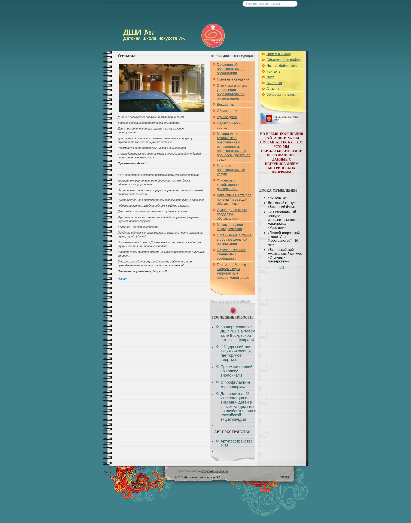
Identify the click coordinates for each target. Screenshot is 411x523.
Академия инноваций (214, 471)
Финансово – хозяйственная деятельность (229, 184)
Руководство (227, 117)
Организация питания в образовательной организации (234, 239)
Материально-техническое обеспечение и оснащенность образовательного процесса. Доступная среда (233, 146)
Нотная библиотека (282, 65)
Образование (227, 110)
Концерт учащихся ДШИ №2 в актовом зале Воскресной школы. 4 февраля (237, 333)
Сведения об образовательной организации (230, 68)
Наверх (122, 278)
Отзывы (273, 88)
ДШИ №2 (138, 33)
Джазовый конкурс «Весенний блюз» (282, 204)
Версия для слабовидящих (232, 56)
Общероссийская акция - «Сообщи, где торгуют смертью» (236, 353)
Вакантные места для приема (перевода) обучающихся (234, 199)
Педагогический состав (229, 125)
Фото (270, 77)
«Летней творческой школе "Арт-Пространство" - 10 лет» (284, 238)
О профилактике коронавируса (235, 384)
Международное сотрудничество (230, 226)
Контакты (274, 71)
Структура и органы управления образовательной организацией (232, 91)
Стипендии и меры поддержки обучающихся (232, 214)
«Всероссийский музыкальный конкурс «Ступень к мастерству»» (285, 255)
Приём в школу (279, 54)
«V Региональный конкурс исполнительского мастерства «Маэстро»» (282, 219)
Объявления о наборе (284, 59)
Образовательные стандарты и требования (231, 254)
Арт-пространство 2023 (236, 443)
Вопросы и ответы (281, 94)
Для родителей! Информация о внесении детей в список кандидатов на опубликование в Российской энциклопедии (238, 406)
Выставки (274, 82)
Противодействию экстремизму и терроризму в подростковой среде (233, 271)
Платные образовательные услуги (231, 169)
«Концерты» (277, 197)
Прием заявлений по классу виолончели (236, 371)
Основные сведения (233, 79)
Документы (226, 104)
